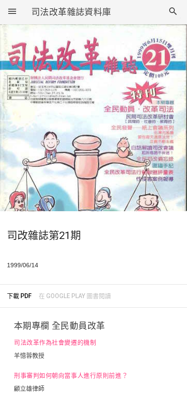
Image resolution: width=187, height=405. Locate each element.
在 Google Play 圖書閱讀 (75, 295)
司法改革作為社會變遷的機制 (55, 342)
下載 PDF (19, 295)
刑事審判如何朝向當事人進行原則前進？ (71, 375)
